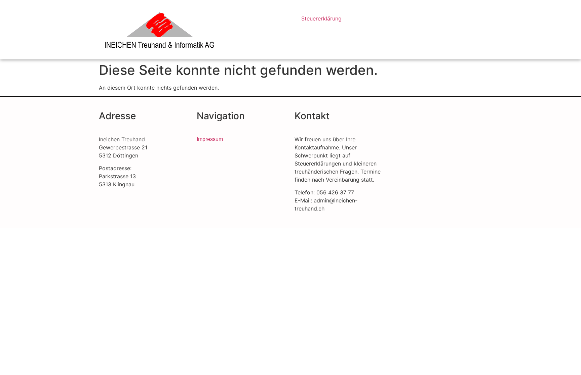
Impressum (210, 139)
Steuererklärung (321, 18)
